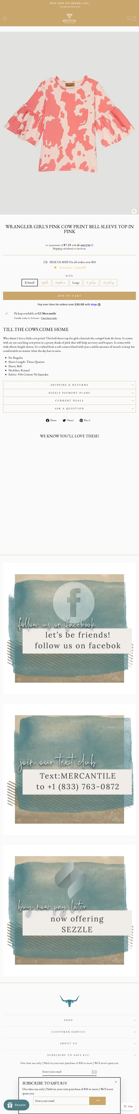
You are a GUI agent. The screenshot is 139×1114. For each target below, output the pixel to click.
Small (44, 282)
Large (75, 282)
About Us (68, 1043)
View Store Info (49, 318)
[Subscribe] (94, 1072)
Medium (60, 282)
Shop (68, 1020)
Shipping (57, 248)
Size (69, 275)
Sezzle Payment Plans (69, 392)
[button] (69, 245)
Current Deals (69, 400)
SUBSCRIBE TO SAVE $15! (68, 1055)
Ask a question (69, 408)
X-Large (91, 282)
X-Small (30, 282)
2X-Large (108, 282)
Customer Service (69, 1031)
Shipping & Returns (70, 384)
